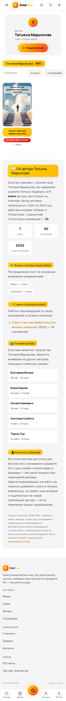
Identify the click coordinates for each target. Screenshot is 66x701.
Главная (6, 697)
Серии (6, 603)
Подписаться (35, 47)
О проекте (9, 633)
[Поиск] (50, 5)
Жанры (20, 697)
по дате (35, 73)
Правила (8, 640)
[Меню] (7, 5)
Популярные (10, 618)
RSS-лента (9, 663)
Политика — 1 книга (21, 291)
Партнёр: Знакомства (15, 670)
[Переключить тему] (42, 5)
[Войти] (59, 5)
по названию (54, 73)
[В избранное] (27, 120)
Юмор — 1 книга (19, 284)
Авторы (46, 697)
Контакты (8, 648)
